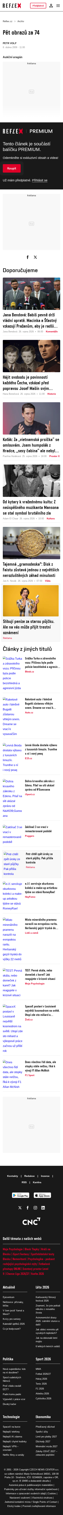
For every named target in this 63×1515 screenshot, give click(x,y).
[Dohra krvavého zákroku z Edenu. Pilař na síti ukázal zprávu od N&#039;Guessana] (13, 798)
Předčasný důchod (45, 1426)
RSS (24, 1182)
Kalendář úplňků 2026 (14, 1324)
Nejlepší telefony (11, 1431)
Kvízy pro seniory (12, 1319)
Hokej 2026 (41, 1379)
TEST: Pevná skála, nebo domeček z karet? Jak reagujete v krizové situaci (40, 974)
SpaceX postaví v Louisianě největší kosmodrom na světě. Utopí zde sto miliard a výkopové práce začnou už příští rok (42, 1010)
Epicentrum (8, 1297)
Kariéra (37, 1182)
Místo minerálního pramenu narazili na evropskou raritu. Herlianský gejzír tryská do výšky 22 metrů (41, 924)
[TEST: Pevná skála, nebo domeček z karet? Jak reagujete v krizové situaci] (13, 983)
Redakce (29, 1176)
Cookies (52, 1493)
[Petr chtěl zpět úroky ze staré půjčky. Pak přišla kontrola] (14, 864)
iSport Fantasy (21, 1254)
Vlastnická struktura (42, 1497)
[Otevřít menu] (58, 5)
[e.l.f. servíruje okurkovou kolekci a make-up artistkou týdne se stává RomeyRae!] (13, 896)
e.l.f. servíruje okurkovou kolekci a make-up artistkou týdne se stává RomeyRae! (41, 888)
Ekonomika (43, 1417)
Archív (21, 21)
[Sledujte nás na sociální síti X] (20, 1208)
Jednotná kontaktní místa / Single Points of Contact (31, 1502)
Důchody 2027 (43, 1441)
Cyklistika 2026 (43, 1398)
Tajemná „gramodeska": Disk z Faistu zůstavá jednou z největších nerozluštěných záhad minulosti (31, 569)
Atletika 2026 (42, 1393)
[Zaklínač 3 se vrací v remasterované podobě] (13, 834)
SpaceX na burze (11, 1426)
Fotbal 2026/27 (43, 1374)
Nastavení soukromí (20, 1497)
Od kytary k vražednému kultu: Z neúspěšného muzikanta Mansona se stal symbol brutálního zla (31, 507)
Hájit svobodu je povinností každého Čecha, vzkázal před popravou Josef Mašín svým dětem (26, 382)
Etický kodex (14, 1506)
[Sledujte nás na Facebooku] (27, 1208)
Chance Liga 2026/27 (17, 1274)
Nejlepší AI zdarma (12, 1436)
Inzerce (45, 1176)
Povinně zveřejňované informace (39, 1506)
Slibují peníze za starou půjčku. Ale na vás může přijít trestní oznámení (28, 627)
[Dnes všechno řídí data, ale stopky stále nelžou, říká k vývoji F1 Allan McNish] (13, 1074)
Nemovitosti (19, 1259)
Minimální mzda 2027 (46, 1446)
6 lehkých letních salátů (48, 1346)
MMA (38, 1369)
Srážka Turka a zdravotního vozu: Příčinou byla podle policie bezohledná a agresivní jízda (42, 662)
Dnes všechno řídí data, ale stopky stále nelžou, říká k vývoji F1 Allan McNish (40, 1066)
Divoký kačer (9, 1404)
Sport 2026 (43, 1359)
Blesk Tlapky (32, 1249)
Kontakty (12, 1176)
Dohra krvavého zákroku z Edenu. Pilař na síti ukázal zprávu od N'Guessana (39, 785)
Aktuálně (9, 1287)
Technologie (11, 1417)
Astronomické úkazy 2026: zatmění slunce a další (47, 1321)
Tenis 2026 (41, 1383)
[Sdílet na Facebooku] (27, 257)
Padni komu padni (12, 1394)
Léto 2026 (42, 1287)
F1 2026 (40, 1388)
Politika (8, 1359)
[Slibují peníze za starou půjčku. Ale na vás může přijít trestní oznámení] (31, 600)
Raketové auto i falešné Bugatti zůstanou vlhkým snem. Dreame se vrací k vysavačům (39, 703)
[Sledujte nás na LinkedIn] (43, 1208)
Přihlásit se (39, 180)
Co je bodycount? (11, 1328)
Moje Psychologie (13, 1249)
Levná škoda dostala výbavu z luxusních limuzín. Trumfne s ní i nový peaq (41, 749)
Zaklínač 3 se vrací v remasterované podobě (38, 829)
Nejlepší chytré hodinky (15, 1441)
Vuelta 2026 (37, 1274)
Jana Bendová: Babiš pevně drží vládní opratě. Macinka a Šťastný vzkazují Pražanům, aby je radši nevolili (30, 320)
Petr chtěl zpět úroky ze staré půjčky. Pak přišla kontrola (39, 858)
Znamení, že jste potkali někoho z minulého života (48, 1309)
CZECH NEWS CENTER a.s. (44, 1469)
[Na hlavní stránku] (12, 5)
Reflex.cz (7, 21)
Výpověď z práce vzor (14, 1399)
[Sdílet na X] (35, 257)
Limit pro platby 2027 (46, 1436)
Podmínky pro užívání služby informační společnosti (31, 1489)
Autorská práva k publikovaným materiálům (31, 1485)
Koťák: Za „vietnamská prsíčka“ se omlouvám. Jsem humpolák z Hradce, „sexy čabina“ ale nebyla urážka (31, 445)
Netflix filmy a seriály (13, 1455)
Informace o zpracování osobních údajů (26, 1493)
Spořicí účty (42, 1431)
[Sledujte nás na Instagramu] (35, 1208)
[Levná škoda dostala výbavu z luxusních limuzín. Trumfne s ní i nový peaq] (13, 758)
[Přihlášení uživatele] (51, 5)
